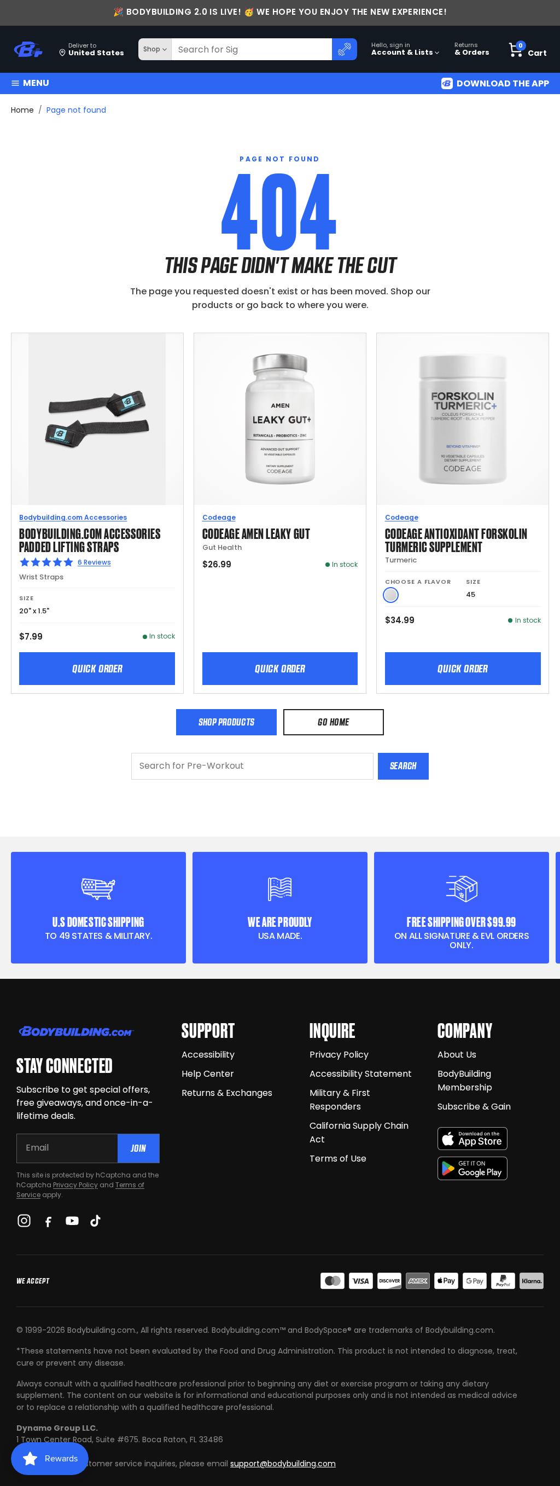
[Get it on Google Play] (473, 1168)
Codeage (219, 517)
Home (22, 110)
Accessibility (208, 1054)
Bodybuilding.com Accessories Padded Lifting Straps (89, 539)
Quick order (97, 668)
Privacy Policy (75, 1184)
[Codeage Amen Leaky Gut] (280, 419)
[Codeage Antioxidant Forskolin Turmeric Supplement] (463, 419)
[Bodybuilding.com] (28, 49)
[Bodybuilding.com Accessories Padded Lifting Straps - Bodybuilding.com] (97, 419)
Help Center (208, 1073)
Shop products (226, 722)
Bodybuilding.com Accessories (73, 517)
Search (403, 765)
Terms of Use (338, 1158)
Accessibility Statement (361, 1073)
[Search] (344, 49)
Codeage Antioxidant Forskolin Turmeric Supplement (456, 539)
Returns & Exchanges (227, 1093)
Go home (333, 722)
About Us (457, 1054)
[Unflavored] (390, 595)
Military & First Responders (340, 1100)
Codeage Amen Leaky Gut (256, 533)
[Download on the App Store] (473, 1139)
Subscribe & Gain (474, 1106)
